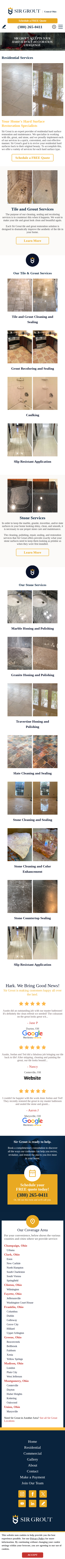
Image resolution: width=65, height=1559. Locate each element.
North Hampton (15, 1267)
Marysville (12, 1411)
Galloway (12, 1320)
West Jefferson (14, 1376)
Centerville (12, 1385)
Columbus (12, 1311)
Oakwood (12, 1402)
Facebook (32, 1494)
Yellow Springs (15, 1359)
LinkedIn (32, 1503)
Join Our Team (33, 1483)
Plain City (12, 1372)
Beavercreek (13, 1341)
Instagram (22, 1494)
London (11, 1368)
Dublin (10, 1315)
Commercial (33, 1453)
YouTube (22, 1503)
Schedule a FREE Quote (32, 20)
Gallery (32, 1459)
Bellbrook (12, 1346)
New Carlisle (13, 1263)
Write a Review (4, 27)
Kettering (11, 1398)
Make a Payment (32, 1477)
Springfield (12, 1280)
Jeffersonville (14, 1298)
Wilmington (13, 1289)
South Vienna (14, 1276)
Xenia (10, 1354)
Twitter (43, 1494)
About (32, 1465)
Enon (9, 1259)
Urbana (10, 1250)
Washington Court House (20, 1302)
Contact (32, 1471)
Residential (32, 1447)
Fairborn (11, 1350)
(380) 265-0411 (30, 27)
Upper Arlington (15, 1333)
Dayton (10, 1389)
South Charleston (16, 1272)
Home (32, 1441)
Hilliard (11, 1328)
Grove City (12, 1324)
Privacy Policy (37, 1538)
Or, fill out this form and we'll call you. (32, 1200)
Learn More (32, 240)
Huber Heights (14, 1394)
